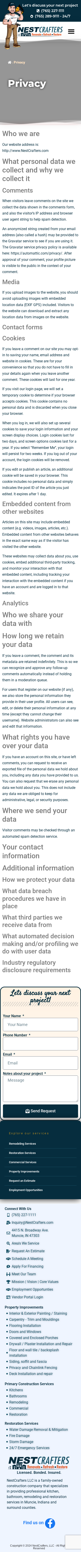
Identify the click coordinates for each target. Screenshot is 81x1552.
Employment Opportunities (26, 1190)
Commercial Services (22, 1162)
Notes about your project (23, 1074)
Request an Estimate (22, 1180)
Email (8, 1054)
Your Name (12, 1016)
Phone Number (15, 1035)
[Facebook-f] (50, 1523)
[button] (71, 31)
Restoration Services (22, 1153)
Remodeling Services (22, 1143)
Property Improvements (24, 1171)
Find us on (33, 1522)
